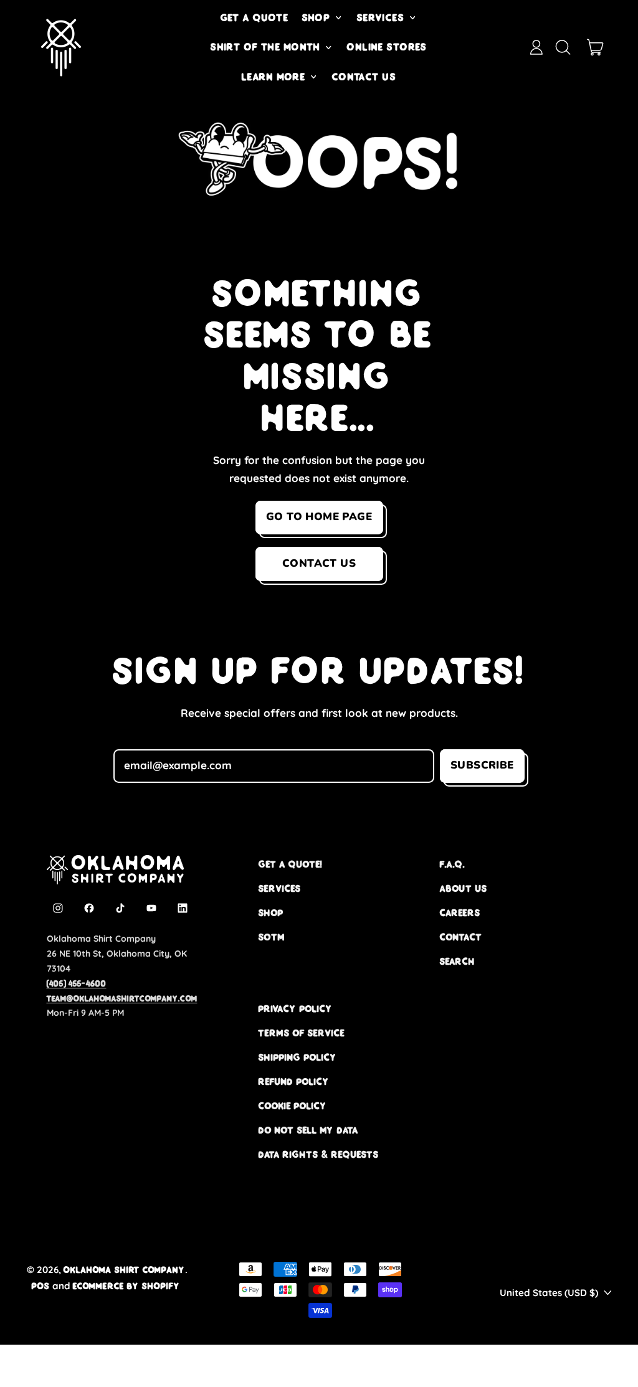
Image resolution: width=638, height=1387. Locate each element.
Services (280, 888)
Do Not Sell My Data (308, 1130)
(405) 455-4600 (77, 983)
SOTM (272, 937)
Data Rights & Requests (319, 1154)
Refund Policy (294, 1081)
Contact (461, 937)
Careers (460, 912)
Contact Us (364, 76)
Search (457, 961)
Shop (271, 912)
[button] (562, 47)
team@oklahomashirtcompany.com (122, 998)
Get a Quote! (290, 864)
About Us (463, 888)
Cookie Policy (293, 1106)
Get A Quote (255, 17)
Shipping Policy (298, 1057)
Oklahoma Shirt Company (124, 1269)
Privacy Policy (296, 1008)
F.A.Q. (452, 864)
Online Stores (387, 46)
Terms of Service (302, 1033)
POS (41, 1285)
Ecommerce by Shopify (126, 1285)
